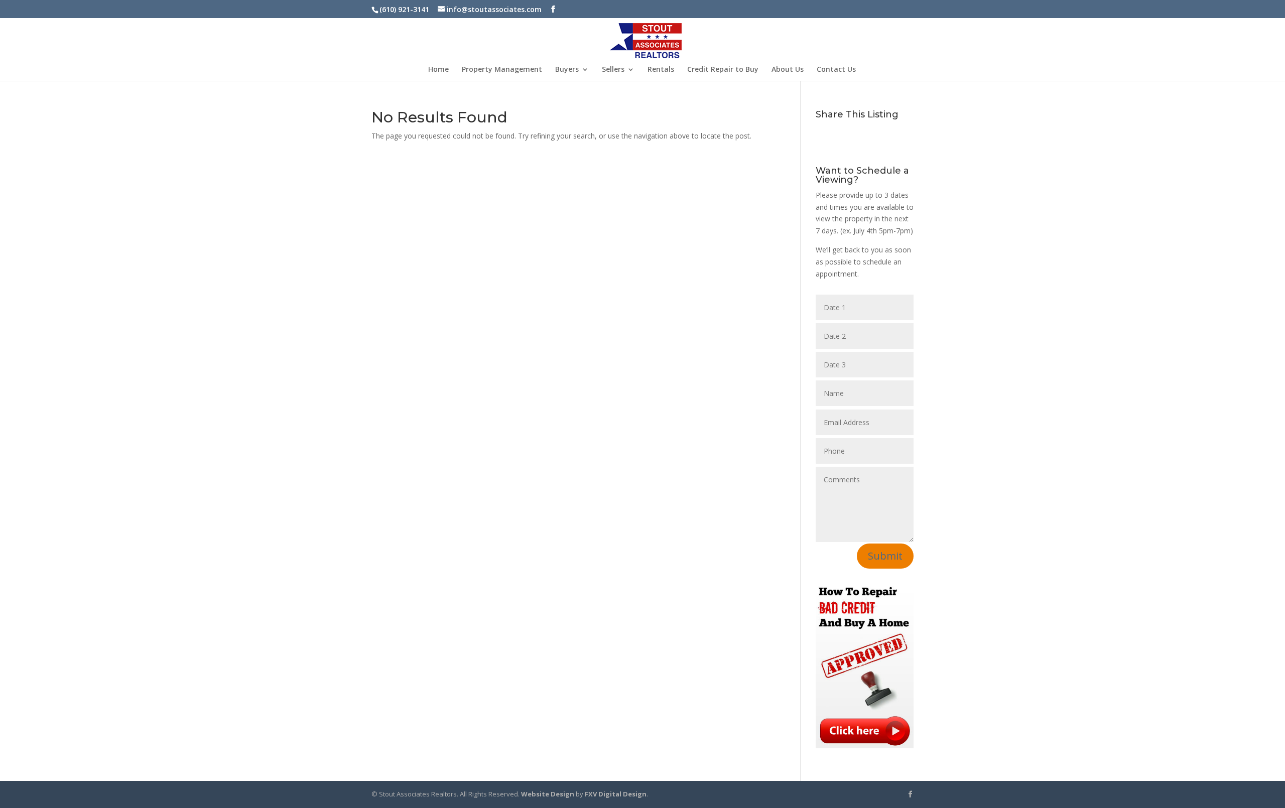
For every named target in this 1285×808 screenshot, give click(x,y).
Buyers (567, 70)
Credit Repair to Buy (722, 70)
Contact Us (836, 70)
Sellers (613, 70)
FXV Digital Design (616, 793)
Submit (885, 556)
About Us (788, 70)
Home (438, 70)
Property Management (502, 70)
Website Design (547, 793)
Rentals (661, 70)
